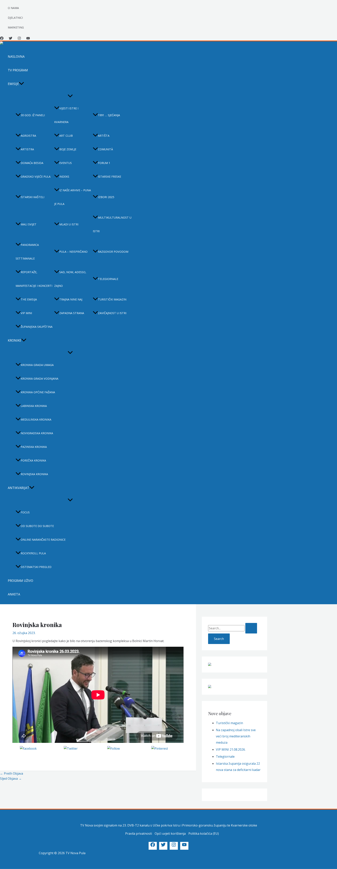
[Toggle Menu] (70, 96)
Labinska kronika (34, 406)
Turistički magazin (112, 299)
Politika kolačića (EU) (203, 833)
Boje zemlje (67, 149)
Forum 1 (104, 163)
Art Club (66, 135)
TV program (18, 70)
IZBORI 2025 (106, 197)
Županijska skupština (36, 327)
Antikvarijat (18, 488)
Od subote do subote (37, 526)
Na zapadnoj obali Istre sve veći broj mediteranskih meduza (236, 736)
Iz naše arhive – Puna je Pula (72, 197)
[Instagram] (19, 39)
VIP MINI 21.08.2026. (231, 749)
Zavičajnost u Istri (112, 313)
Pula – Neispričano (73, 251)
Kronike (14, 340)
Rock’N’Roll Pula (33, 553)
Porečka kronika (33, 460)
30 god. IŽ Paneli (33, 115)
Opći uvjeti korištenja (170, 833)
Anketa (14, 594)
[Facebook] (2, 39)
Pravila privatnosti (138, 833)
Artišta (103, 135)
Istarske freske (109, 176)
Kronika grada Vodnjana (39, 378)
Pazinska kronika (34, 447)
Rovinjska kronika (34, 474)
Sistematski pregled (36, 567)
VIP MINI (26, 313)
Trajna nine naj (70, 299)
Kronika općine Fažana (38, 392)
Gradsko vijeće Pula (36, 176)
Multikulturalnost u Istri (112, 224)
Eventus (65, 163)
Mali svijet (28, 224)
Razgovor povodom (113, 251)
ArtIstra (27, 149)
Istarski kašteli (32, 197)
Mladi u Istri (68, 224)
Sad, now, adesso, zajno (70, 279)
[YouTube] (28, 39)
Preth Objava (11, 773)
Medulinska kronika (36, 419)
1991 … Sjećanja (109, 115)
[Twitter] (10, 39)
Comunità (105, 149)
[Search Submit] (251, 628)
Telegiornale (108, 279)
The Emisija (29, 299)
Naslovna (16, 56)
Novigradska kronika (37, 433)
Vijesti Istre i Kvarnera (66, 115)
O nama (13, 8)
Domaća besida (32, 163)
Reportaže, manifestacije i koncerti (34, 279)
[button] (21, 84)
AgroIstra (28, 135)
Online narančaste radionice (43, 539)
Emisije (13, 84)
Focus (25, 512)
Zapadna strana (71, 313)
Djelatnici (15, 17)
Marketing (16, 27)
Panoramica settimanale (27, 251)
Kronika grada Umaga (37, 365)
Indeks (64, 176)
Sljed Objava (11, 778)
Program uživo (20, 580)
